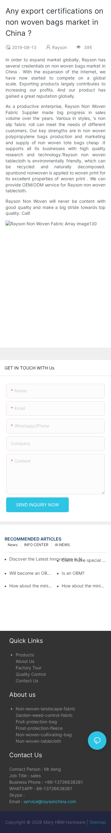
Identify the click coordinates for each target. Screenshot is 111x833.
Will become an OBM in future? (31, 573)
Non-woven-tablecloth (38, 741)
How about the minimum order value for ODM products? (31, 585)
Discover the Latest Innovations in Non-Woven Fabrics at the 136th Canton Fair (48, 558)
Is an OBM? (73, 573)
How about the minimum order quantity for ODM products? (84, 585)
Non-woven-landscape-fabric (46, 708)
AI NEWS (62, 544)
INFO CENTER (36, 544)
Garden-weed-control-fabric (44, 715)
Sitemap (97, 822)
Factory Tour (28, 667)
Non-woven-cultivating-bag (44, 734)
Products (25, 654)
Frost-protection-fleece (39, 728)
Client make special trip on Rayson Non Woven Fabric (84, 560)
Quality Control (31, 674)
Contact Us (27, 680)
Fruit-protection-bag (36, 721)
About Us (25, 661)
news (13, 544)
